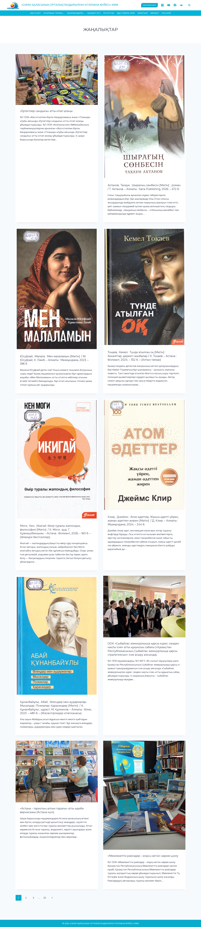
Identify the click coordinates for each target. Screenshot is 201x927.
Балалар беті (94, 13)
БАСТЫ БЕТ (35, 13)
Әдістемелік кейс (126, 13)
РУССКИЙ (166, 13)
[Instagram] (162, 5)
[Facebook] (175, 5)
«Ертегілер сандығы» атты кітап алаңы (46, 111)
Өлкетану (143, 13)
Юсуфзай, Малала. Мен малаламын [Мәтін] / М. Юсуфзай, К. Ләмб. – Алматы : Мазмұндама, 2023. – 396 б (54, 360)
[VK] (181, 5)
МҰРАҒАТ (154, 13)
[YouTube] (168, 5)
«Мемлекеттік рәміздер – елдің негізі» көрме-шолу (143, 855)
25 (44, 897)
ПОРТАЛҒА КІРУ (149, 5)
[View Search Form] (189, 5)
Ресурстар (108, 13)
